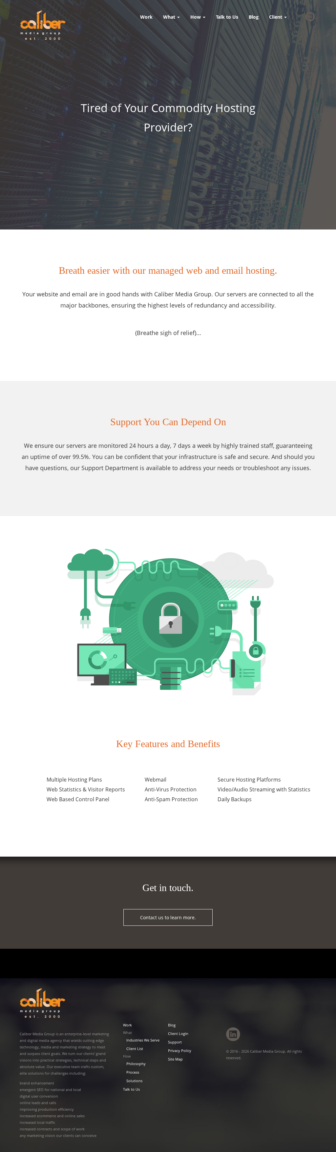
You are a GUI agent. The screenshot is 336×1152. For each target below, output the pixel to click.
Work (146, 17)
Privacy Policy (179, 1050)
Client (276, 17)
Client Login (178, 1033)
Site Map (175, 1059)
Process (132, 1072)
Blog (254, 17)
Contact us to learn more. (168, 917)
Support (175, 1042)
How (196, 17)
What (170, 17)
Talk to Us (227, 17)
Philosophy (136, 1063)
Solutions (134, 1080)
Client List (134, 1048)
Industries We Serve (142, 1040)
